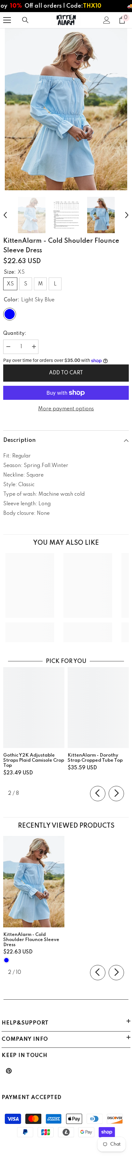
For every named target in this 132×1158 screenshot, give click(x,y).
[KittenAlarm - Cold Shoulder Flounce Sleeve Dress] (33, 881)
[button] (5, 215)
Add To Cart (66, 373)
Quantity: (14, 333)
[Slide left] (97, 793)
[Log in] (106, 20)
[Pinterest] (9, 1071)
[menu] (7, 20)
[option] (66, 109)
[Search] (25, 20)
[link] (29, 627)
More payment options (66, 409)
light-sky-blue (6, 960)
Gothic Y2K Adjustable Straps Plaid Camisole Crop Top (33, 760)
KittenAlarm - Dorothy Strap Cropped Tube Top (95, 758)
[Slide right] (116, 793)
